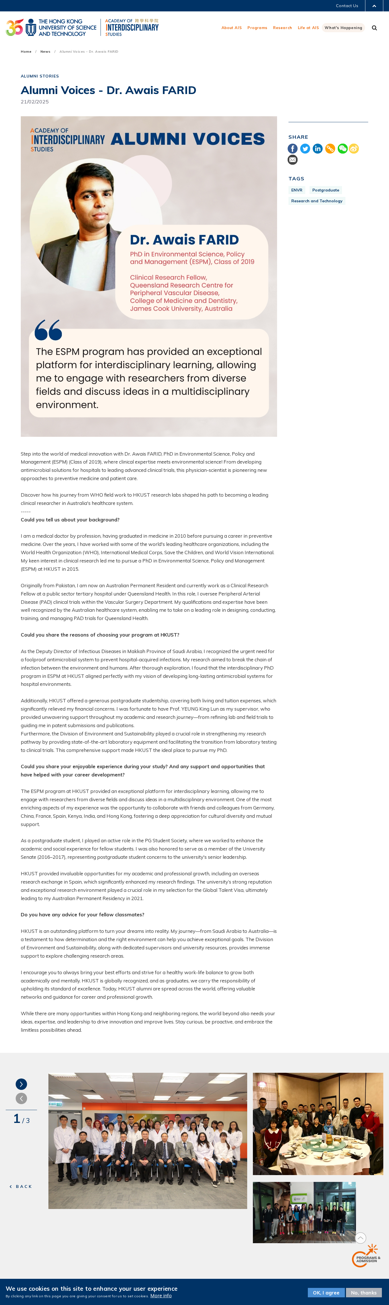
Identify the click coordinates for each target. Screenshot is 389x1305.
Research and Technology (317, 200)
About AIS (232, 27)
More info (161, 1296)
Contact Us (347, 5)
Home (26, 51)
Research (282, 27)
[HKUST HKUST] (51, 27)
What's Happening (343, 27)
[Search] (374, 28)
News (45, 51)
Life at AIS (308, 27)
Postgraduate (325, 190)
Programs (257, 27)
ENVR (296, 190)
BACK (24, 1186)
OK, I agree (326, 1293)
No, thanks (364, 1293)
